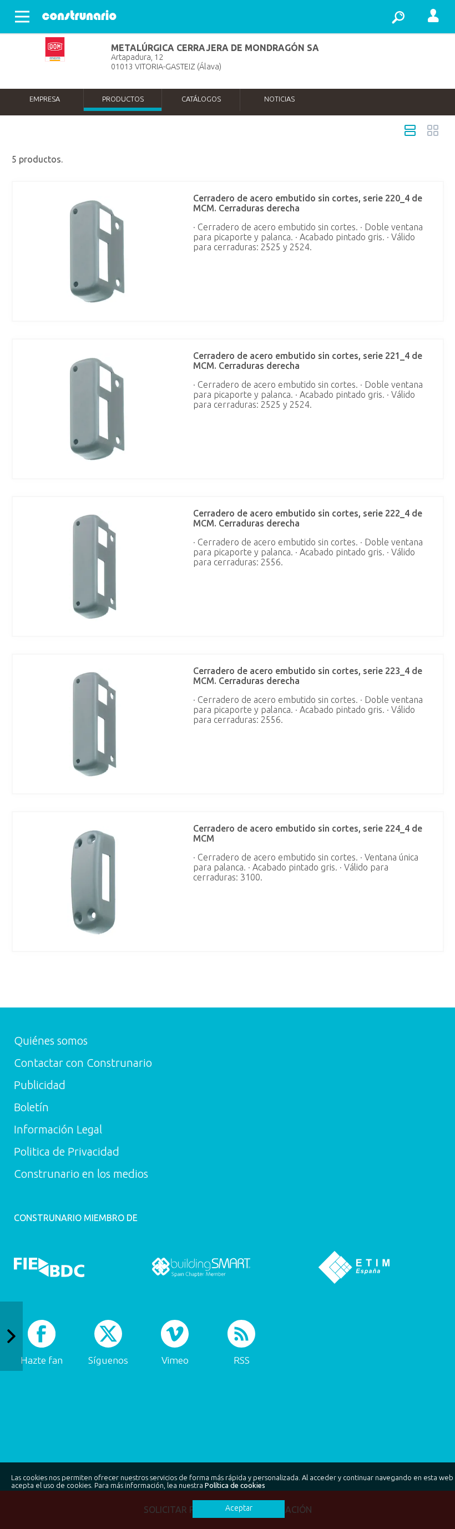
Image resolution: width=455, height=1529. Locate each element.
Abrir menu (22, 16)
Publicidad (39, 1085)
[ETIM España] (354, 1267)
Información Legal (58, 1129)
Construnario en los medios (81, 1173)
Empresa (44, 99)
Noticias (279, 99)
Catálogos (201, 99)
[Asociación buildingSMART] (201, 1267)
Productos (123, 99)
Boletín (31, 1107)
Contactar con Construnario (83, 1062)
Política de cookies (235, 1485)
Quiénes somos (51, 1040)
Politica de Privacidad (66, 1151)
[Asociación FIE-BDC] (49, 1267)
